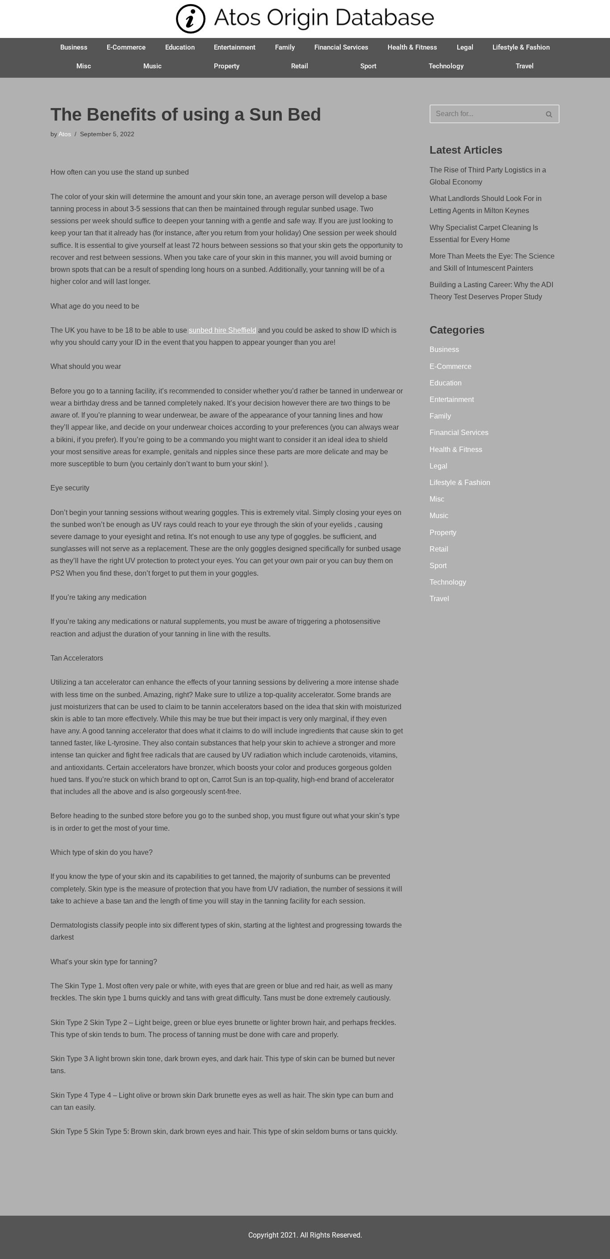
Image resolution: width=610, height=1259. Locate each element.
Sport (368, 66)
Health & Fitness (412, 47)
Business (74, 47)
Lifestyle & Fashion (521, 47)
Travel (525, 66)
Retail (299, 66)
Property (226, 66)
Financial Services (341, 47)
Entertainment (234, 47)
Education (180, 47)
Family (285, 47)
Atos (64, 134)
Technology (446, 66)
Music (152, 66)
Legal (465, 47)
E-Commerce (126, 47)
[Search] (549, 114)
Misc (83, 66)
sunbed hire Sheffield (222, 330)
